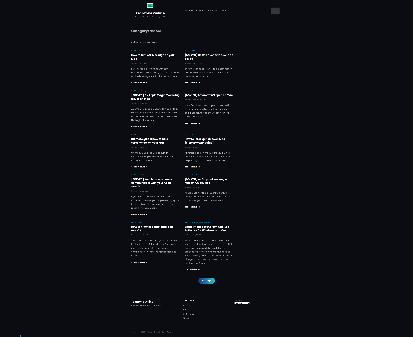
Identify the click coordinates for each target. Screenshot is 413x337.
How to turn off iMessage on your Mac (153, 56)
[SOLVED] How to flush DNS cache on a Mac (209, 56)
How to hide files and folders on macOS (152, 228)
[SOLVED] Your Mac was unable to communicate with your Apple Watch (153, 182)
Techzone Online (150, 13)
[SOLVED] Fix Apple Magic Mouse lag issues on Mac (155, 97)
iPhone (198, 175)
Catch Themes (167, 332)
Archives (238, 300)
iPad (193, 175)
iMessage (142, 51)
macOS (133, 51)
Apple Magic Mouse (145, 91)
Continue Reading (139, 83)
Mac (193, 91)
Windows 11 (207, 222)
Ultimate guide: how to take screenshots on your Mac (149, 140)
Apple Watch (143, 175)
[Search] (275, 11)
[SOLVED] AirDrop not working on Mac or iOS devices (207, 181)
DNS (193, 51)
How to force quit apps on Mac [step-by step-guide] (205, 140)
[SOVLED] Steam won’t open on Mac (209, 95)
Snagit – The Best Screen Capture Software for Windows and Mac (207, 228)
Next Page (206, 281)
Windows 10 (199, 222)
